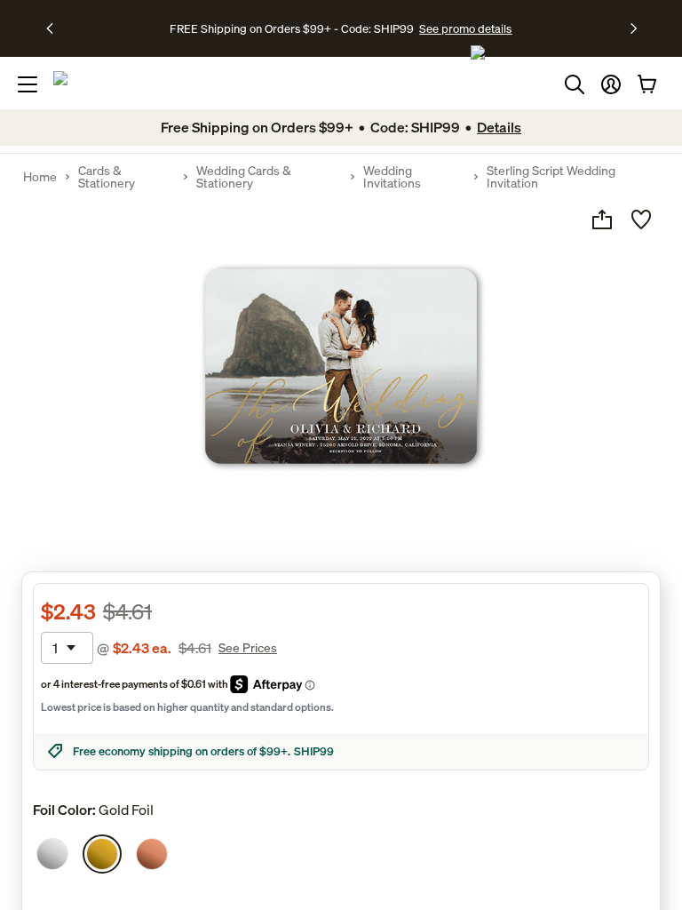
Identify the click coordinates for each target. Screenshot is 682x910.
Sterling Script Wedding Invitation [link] (551, 176)
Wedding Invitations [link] (392, 176)
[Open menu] (27, 84)
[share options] (602, 219)
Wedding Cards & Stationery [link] (243, 176)
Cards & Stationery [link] (106, 176)
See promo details (465, 28)
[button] (611, 84)
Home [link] (40, 177)
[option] (52, 854)
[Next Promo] (634, 28)
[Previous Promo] (55, 28)
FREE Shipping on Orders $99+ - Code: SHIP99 (292, 28)
